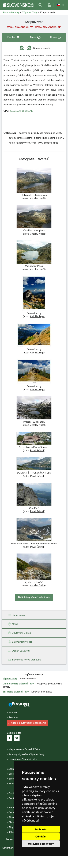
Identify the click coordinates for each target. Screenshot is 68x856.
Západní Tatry (29, 12)
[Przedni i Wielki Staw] (34, 408)
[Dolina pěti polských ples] (34, 181)
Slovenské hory (10, 12)
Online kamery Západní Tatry (18, 683)
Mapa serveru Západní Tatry (24, 749)
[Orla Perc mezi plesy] (34, 217)
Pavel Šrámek (37, 450)
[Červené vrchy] (34, 294)
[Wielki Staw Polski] (34, 252)
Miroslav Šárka (37, 585)
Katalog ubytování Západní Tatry (26, 754)
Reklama (13, 717)
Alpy (11, 827)
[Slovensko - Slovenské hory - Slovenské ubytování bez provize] (17, 5)
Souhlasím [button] (41, 829)
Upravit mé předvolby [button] (41, 843)
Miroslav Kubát (37, 198)
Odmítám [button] (40, 836)
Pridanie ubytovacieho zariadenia (27, 722)
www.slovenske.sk (48, 27)
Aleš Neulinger (37, 316)
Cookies (13, 798)
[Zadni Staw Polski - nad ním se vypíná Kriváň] (34, 530)
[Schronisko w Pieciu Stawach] (34, 439)
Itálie (11, 832)
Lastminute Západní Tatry (23, 759)
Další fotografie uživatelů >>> (34, 597)
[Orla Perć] (34, 495)
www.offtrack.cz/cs (48, 142)
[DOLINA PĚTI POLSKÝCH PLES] (34, 464)
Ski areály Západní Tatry (16, 691)
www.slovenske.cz (20, 27)
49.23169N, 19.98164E (21, 111)
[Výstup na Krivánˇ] (34, 567)
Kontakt (13, 712)
